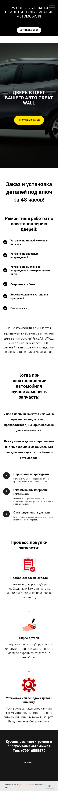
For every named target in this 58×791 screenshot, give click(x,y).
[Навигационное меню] (52, 6)
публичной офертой (26, 785)
